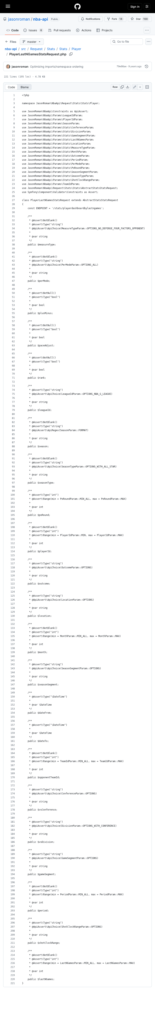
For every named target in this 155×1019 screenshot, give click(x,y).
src (23, 49)
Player (76, 49)
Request (36, 49)
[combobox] (128, 42)
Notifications (93, 18)
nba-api (40, 19)
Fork (117, 18)
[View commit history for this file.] (146, 66)
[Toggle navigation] (8, 6)
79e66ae (122, 66)
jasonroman (19, 19)
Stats (51, 49)
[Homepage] (77, 6)
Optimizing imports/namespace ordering (56, 66)
